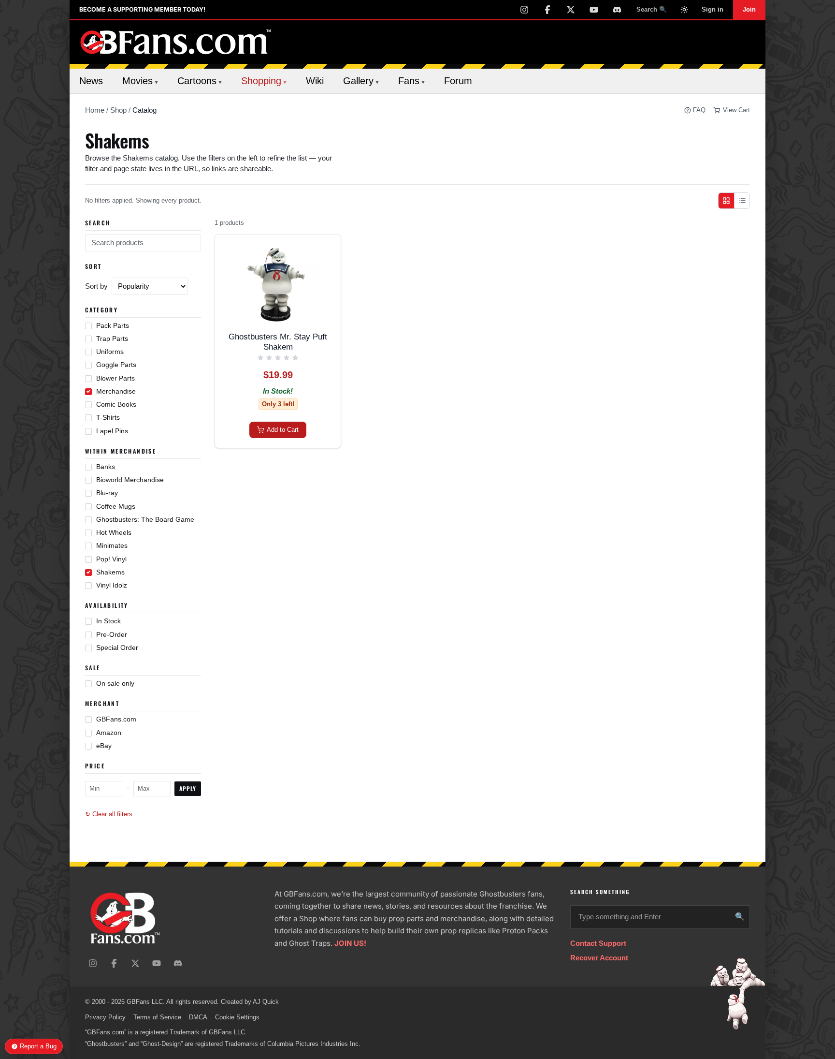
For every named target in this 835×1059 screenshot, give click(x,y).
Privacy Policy (105, 1017)
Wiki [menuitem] (315, 80)
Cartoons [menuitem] (199, 80)
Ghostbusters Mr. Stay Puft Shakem (278, 342)
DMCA (198, 1017)
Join (749, 9)
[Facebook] (547, 9)
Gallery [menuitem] (361, 80)
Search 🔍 (651, 9)
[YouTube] (594, 9)
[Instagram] (524, 9)
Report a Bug (38, 1046)
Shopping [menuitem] (264, 80)
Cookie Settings (237, 1017)
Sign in (712, 9)
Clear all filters (108, 814)
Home (94, 110)
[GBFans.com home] (176, 42)
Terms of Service (157, 1017)
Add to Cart (283, 429)
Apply (187, 788)
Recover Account (599, 958)
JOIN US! (350, 943)
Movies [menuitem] (140, 80)
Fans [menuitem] (411, 80)
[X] (570, 9)
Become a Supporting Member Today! (142, 9)
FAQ (699, 110)
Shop (118, 110)
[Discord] (617, 9)
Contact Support (598, 943)
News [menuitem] (91, 80)
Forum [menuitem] (458, 80)
